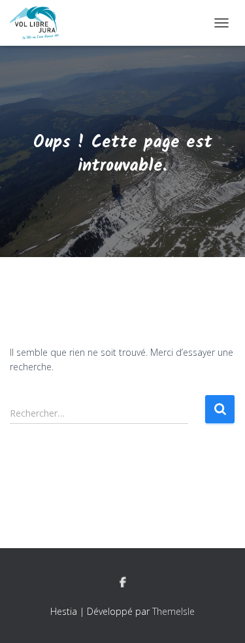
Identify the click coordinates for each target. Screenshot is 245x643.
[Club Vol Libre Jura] (39, 23)
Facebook (123, 583)
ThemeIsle (173, 611)
